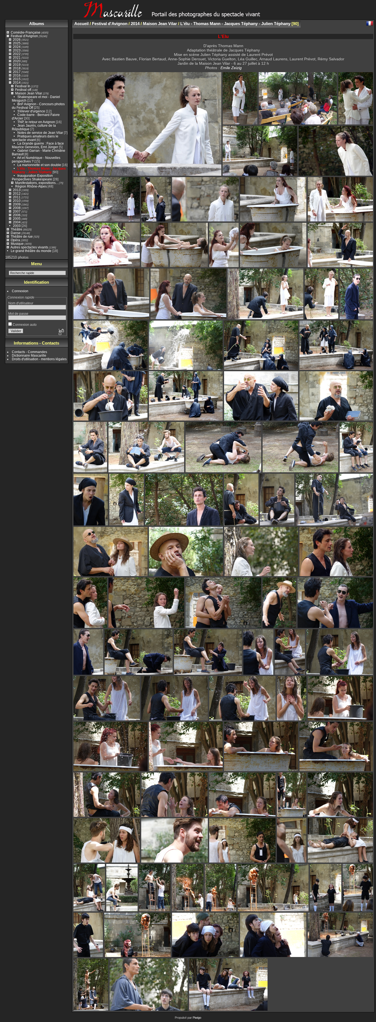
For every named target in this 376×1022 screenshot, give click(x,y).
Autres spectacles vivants (29, 247)
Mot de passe (18, 313)
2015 (17, 79)
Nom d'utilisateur (20, 303)
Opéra (15, 240)
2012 (17, 193)
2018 (17, 68)
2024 (17, 46)
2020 (17, 61)
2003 (17, 225)
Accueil (81, 23)
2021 (17, 57)
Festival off (23, 89)
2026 (17, 39)
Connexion (20, 291)
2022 (17, 54)
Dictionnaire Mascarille (29, 355)
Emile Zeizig (231, 68)
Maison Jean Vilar (28, 93)
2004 (17, 222)
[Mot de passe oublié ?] (60, 332)
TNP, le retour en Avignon (36, 122)
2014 (17, 82)
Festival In (22, 86)
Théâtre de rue (22, 236)
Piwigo (197, 1017)
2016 (17, 75)
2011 (17, 197)
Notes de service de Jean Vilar (40, 132)
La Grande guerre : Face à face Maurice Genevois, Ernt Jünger (38, 145)
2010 (17, 200)
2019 (17, 64)
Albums (36, 23)
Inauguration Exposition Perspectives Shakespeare (32, 177)
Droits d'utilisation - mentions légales (39, 359)
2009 (17, 204)
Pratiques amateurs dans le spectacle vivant (35, 138)
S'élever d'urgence (31, 111)
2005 (17, 218)
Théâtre (16, 229)
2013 (17, 190)
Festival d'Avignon (24, 36)
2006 (17, 215)
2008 (17, 208)
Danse (16, 233)
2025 (17, 43)
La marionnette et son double (39, 165)
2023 (17, 50)
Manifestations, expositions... (36, 183)
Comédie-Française (25, 32)
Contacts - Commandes (29, 352)
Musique (17, 243)
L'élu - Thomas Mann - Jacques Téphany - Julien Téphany (39, 170)
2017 (17, 72)
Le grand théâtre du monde (31, 251)
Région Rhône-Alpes (31, 186)
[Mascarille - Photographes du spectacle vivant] (188, 15)
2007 (17, 211)
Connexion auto (24, 324)
